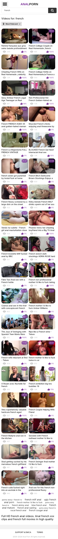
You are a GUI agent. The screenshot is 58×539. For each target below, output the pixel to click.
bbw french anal (39, 505)
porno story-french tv (47, 508)
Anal (29, 4)
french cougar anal (38, 510)
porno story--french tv (12, 500)
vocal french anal (18, 510)
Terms (40, 532)
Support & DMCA (23, 532)
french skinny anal (20, 505)
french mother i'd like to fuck (29, 502)
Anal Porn (26, 537)
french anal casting (26, 507)
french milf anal (33, 499)
